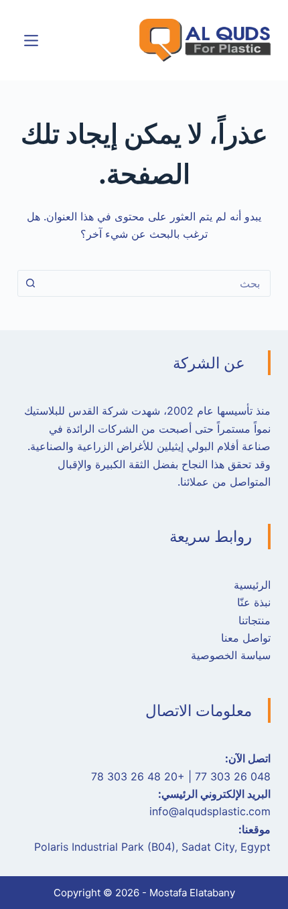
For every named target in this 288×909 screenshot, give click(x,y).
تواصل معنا (246, 637)
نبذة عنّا (254, 602)
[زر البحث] (31, 283)
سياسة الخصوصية (231, 655)
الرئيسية (252, 584)
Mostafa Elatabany (192, 892)
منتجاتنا (254, 620)
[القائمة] (31, 40)
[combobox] (157, 283)
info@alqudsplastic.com (210, 811)
